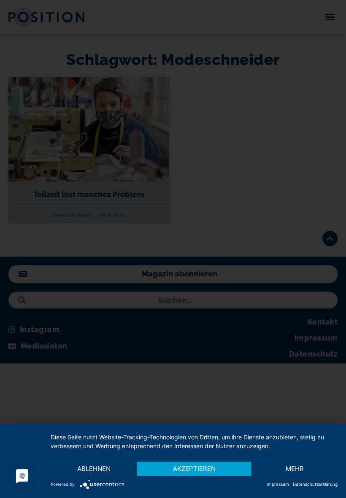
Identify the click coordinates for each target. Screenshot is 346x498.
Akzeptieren (194, 469)
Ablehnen (94, 469)
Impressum (278, 484)
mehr (295, 469)
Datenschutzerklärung (315, 484)
